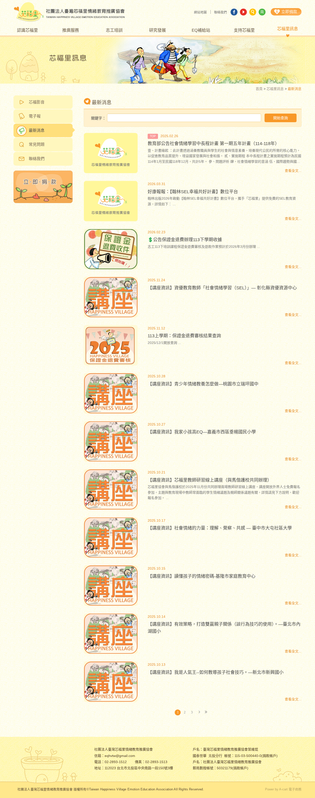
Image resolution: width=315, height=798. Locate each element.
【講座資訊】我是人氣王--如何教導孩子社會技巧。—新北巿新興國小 (216, 672)
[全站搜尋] (252, 12)
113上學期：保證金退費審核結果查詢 (184, 335)
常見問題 (37, 144)
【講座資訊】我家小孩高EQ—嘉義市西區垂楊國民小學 (202, 431)
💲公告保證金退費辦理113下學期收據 (185, 239)
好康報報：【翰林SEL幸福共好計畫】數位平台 (193, 191)
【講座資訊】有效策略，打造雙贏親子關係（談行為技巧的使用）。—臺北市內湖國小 (224, 628)
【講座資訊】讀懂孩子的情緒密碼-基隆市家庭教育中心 (201, 576)
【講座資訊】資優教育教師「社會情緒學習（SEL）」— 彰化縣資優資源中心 (222, 287)
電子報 (35, 116)
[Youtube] (243, 12)
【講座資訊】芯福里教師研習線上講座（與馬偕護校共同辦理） (210, 480)
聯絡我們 (220, 12)
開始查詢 (280, 118)
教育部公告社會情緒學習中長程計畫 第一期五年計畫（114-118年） (213, 143)
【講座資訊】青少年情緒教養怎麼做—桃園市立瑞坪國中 (203, 384)
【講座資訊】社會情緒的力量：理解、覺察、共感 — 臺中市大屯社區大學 (220, 528)
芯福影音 (37, 102)
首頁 (259, 89)
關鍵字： (98, 118)
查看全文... (293, 171)
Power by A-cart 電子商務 (283, 789)
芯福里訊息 (275, 89)
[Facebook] (234, 12)
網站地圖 (200, 12)
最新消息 (37, 130)
